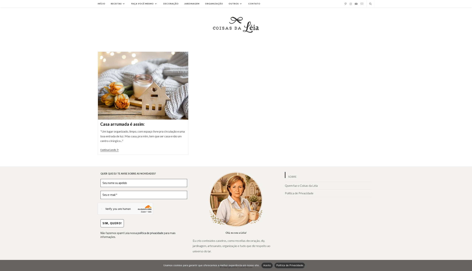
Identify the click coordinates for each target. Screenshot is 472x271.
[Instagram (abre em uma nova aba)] (350, 4)
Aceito (267, 265)
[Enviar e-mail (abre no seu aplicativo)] (362, 3)
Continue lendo (109, 150)
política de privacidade (150, 233)
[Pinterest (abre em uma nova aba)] (345, 4)
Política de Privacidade (299, 193)
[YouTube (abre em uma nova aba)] (356, 4)
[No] (304, 266)
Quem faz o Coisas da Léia (301, 185)
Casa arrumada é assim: (122, 124)
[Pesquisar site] (370, 4)
